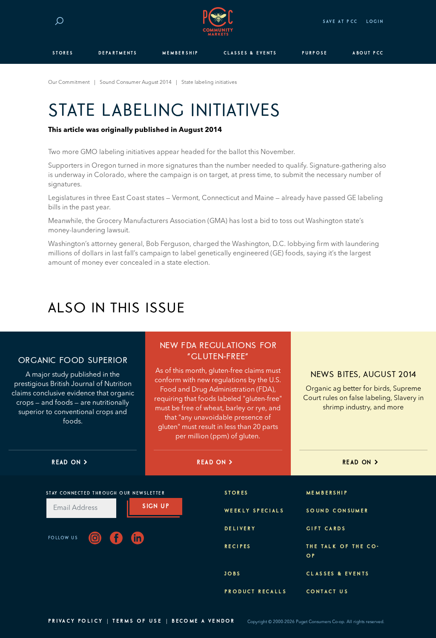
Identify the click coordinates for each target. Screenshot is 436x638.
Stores (62, 53)
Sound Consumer (337, 511)
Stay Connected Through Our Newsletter (105, 493)
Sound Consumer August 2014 (136, 82)
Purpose (315, 53)
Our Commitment (69, 82)
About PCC (368, 53)
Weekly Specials (254, 511)
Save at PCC (340, 22)
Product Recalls (255, 592)
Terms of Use (137, 621)
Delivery (239, 529)
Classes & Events (250, 53)
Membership (180, 53)
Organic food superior (73, 360)
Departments (117, 53)
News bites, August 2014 (363, 374)
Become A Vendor (203, 621)
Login (375, 22)
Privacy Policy (75, 621)
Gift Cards (326, 529)
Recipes (237, 546)
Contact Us (327, 592)
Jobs (232, 574)
